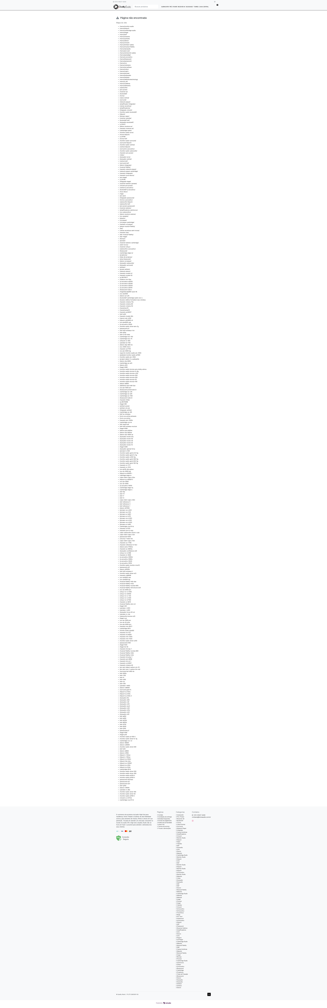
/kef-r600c (123, 673)
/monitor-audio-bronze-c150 (129, 373)
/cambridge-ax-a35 (126, 394)
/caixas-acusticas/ (125, 106)
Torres (196, 6)
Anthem (179, 984)
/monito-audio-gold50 (127, 630)
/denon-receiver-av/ (126, 126)
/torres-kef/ (123, 138)
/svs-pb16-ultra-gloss (127, 469)
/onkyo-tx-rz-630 (125, 598)
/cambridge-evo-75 (126, 338)
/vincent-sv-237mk (126, 798)
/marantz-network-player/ (128, 169)
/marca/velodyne (125, 65)
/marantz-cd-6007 (126, 663)
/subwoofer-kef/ (125, 204)
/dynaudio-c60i (125, 700)
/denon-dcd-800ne (126, 432)
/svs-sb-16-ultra (125, 622)
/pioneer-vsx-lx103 (126, 520)
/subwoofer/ (123, 87)
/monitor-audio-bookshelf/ (128, 112)
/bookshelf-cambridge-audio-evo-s (131, 298)
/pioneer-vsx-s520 (126, 510)
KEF (178, 845)
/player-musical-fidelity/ (127, 226)
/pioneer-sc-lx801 (125, 514)
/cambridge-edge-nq (126, 487)
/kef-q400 (123, 718)
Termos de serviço (163, 826)
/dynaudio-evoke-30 (126, 441)
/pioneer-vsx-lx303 (126, 518)
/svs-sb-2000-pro (125, 590)
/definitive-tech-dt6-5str (127, 385)
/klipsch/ (122, 114)
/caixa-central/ (124, 98)
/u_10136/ (123, 179)
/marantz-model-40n (126, 316)
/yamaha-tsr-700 (125, 343)
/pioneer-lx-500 (125, 451)
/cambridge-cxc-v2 (126, 741)
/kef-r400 (123, 679)
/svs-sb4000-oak (125, 577)
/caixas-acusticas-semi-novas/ (129, 230)
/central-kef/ (124, 161)
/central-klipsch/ (125, 147)
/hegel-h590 (124, 428)
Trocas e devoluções (164, 828)
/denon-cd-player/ (125, 261)
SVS (178, 849)
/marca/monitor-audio (127, 26)
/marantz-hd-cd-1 (125, 661)
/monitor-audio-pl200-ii (127, 775)
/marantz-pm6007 (125, 312)
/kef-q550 (123, 726)
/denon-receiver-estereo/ (128, 214)
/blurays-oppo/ (124, 116)
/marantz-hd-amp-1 (126, 657)
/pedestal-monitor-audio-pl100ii (130, 355)
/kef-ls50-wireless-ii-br (127, 330)
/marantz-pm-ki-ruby (126, 530)
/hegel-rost (123, 618)
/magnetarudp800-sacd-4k (128, 292)
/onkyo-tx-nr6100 (125, 594)
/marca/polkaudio (125, 75)
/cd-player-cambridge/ (127, 222)
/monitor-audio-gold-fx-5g (128, 455)
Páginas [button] (160, 812)
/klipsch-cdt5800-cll (126, 320)
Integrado (180, 830)
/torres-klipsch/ (125, 134)
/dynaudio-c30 (124, 702)
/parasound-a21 (125, 781)
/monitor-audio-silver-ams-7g (129, 326)
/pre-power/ (123, 89)
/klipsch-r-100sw (125, 757)
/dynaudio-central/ (126, 159)
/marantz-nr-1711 (125, 465)
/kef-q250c (123, 720)
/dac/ (121, 228)
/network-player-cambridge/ (129, 171)
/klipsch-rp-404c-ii (126, 696)
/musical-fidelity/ (125, 167)
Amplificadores (181, 834)
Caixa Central (204, 6)
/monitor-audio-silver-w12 (128, 573)
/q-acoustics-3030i (126, 324)
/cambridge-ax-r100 (126, 396)
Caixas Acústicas (182, 832)
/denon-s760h (124, 753)
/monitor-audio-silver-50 (127, 794)
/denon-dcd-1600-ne (126, 434)
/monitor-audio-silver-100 (128, 792)
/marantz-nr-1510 (125, 467)
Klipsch (179, 840)
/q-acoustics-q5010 (126, 287)
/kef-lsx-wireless (125, 414)
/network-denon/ (125, 271)
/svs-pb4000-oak (125, 322)
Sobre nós (161, 824)
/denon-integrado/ (125, 165)
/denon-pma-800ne (126, 430)
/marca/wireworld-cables (128, 53)
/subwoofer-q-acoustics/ (128, 249)
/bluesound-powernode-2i (128, 390)
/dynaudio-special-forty (127, 449)
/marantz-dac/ (124, 232)
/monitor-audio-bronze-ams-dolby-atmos (133, 369)
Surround (180, 826)
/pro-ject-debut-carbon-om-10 (129, 667)
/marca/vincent (124, 43)
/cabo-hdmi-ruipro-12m (127, 534)
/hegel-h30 (123, 606)
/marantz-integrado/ (126, 173)
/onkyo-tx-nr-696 (125, 553)
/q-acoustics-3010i (126, 563)
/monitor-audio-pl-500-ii (127, 736)
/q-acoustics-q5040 (126, 283)
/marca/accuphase (126, 67)
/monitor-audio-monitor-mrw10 (130, 565)
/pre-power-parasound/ (127, 206)
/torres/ (122, 96)
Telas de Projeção (182, 974)
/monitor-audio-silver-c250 (128, 641)
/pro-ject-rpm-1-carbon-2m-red (130, 669)
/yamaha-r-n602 (125, 685)
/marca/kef (123, 34)
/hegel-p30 (123, 734)
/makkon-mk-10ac (125, 279)
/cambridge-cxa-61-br (127, 800)
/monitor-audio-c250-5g (127, 457)
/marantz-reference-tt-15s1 (128, 545)
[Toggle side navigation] (110, 6)
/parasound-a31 (125, 567)
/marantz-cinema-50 (126, 306)
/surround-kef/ (124, 163)
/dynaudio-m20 (125, 712)
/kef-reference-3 (125, 504)
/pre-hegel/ (123, 177)
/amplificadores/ (125, 108)
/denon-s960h (124, 751)
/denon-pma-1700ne (126, 547)
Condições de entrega (165, 817)
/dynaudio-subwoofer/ (127, 263)
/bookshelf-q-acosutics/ (127, 189)
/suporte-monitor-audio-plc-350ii (130, 353)
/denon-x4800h (125, 687)
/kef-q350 (123, 785)
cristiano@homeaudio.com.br (201, 817)
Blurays (179, 957)
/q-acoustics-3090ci (126, 557)
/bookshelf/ (123, 94)
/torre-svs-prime (125, 418)
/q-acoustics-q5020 (126, 285)
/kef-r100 (123, 683)
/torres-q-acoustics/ (126, 200)
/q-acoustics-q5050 (126, 281)
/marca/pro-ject (125, 51)
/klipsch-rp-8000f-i (126, 473)
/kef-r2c (122, 681)
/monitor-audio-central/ (127, 145)
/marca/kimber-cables (127, 45)
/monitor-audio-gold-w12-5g (129, 453)
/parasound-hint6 (125, 536)
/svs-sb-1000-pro (125, 620)
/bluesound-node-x (126, 290)
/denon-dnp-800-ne (126, 345)
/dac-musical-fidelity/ (126, 234)
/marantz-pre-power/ (126, 153)
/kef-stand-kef (124, 424)
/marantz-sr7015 (125, 528)
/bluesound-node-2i (126, 398)
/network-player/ (125, 102)
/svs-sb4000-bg (125, 579)
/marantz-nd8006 (125, 575)
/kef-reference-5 (125, 502)
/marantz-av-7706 (125, 543)
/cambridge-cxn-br (126, 422)
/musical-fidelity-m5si (127, 583)
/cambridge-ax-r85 (126, 412)
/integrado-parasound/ (127, 198)
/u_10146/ (123, 136)
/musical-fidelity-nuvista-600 (129, 585)
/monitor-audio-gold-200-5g (129, 461)
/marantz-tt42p (125, 400)
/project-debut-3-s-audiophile (129, 359)
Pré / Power (173, 6)
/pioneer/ (122, 241)
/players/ (122, 218)
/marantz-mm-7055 (126, 636)
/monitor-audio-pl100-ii (127, 796)
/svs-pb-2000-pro (125, 624)
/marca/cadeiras (125, 83)
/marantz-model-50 (126, 275)
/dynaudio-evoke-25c (127, 436)
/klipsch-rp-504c (125, 767)
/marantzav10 (124, 308)
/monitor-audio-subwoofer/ (128, 151)
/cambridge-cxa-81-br (127, 526)
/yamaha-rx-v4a (125, 614)
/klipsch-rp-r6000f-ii (126, 479)
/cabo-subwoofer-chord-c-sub (129, 532)
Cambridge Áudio (182, 855)
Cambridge (180, 970)
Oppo (178, 842)
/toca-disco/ (124, 192)
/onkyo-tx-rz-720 (125, 596)
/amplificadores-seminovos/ (129, 210)
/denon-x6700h (125, 508)
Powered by (159, 1003)
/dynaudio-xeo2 (125, 706)
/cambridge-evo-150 (126, 336)
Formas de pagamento (165, 820)
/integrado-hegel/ (125, 181)
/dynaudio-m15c (125, 710)
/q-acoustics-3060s (126, 559)
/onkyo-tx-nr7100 (125, 600)
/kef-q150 (123, 728)
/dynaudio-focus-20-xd (127, 612)
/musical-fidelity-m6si (127, 653)
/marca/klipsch (124, 28)
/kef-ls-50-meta (125, 334)
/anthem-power (125, 406)
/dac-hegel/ (123, 236)
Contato (160, 815)
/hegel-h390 (124, 447)
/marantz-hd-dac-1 (126, 649)
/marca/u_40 (124, 81)
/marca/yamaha (125, 38)
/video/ (122, 155)
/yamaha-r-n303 (125, 608)
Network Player (181, 828)
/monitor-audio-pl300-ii (127, 777)
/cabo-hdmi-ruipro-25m (127, 477)
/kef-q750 (123, 724)
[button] (212, 6)
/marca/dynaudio (125, 49)
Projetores (180, 972)
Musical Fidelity (181, 890)
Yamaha (179, 843)
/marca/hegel (124, 32)
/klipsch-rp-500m (125, 759)
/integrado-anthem (126, 410)
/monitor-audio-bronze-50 (128, 379)
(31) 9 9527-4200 (120, 2)
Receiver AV (181, 6)
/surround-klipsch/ (125, 143)
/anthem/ (122, 267)
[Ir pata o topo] (209, 994)
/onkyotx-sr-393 (125, 341)
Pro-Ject (179, 916)
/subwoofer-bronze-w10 (127, 616)
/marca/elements (125, 85)
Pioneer (179, 901)
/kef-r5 (122, 677)
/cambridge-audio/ (126, 130)
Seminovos (180, 962)
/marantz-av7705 (125, 349)
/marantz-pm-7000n (126, 420)
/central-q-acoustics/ (126, 187)
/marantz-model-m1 (126, 273)
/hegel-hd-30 (124, 647)
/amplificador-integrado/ (127, 104)
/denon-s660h (124, 383)
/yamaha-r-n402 (125, 610)
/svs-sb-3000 (124, 483)
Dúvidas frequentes (164, 819)
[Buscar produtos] (156, 7)
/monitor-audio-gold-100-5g (129, 463)
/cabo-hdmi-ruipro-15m (127, 541)
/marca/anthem (124, 77)
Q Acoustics (180, 872)
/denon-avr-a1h (124, 296)
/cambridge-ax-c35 (126, 392)
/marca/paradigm (125, 55)
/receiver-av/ (124, 92)
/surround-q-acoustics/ (127, 149)
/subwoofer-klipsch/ (126, 202)
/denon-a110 (123, 365)
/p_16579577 (124, 277)
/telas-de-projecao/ (126, 257)
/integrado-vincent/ (126, 110)
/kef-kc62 (123, 314)
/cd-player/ (123, 220)
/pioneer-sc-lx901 (125, 524)
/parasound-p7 (124, 730)
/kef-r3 (122, 498)
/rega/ (122, 194)
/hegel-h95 (123, 404)
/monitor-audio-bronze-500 (129, 375)
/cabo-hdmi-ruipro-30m (127, 500)
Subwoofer (165, 6)
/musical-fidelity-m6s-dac (128, 581)
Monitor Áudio (181, 838)
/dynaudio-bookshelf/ (127, 122)
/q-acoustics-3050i (126, 485)
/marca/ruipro (124, 71)
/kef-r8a (122, 492)
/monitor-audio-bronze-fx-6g (129, 371)
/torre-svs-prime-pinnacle (128, 416)
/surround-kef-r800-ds (127, 671)
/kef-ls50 (123, 749)
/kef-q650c (123, 722)
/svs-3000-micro (125, 347)
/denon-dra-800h (125, 361)
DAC (178, 947)
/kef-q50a (123, 332)
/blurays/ (122, 238)
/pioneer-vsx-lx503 (126, 522)
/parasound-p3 (124, 328)
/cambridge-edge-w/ (126, 253)
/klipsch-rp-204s (125, 694)
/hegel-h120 (123, 645)
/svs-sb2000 (124, 294)
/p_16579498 (124, 402)
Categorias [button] (180, 812)
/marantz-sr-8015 (125, 602)
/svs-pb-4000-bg (125, 351)
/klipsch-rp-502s (125, 692)
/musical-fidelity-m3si (127, 655)
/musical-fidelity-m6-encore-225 (130, 587)
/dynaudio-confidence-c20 (128, 551)
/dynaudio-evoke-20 (126, 443)
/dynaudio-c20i (125, 704)
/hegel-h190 (123, 732)
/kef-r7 (122, 496)
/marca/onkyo (124, 69)
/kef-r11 (122, 494)
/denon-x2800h (125, 745)
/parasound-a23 (125, 783)
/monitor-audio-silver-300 (128, 773)
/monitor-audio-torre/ (127, 132)
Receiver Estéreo (182, 928)
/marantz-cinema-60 (126, 304)
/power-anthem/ (125, 269)
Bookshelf (189, 6)
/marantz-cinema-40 (126, 665)
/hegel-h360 (124, 367)
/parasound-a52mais (126, 779)
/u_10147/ (123, 124)
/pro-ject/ (123, 196)
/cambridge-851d (125, 769)
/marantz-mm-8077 (126, 626)
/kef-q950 (123, 716)
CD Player (180, 939)
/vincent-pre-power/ (126, 185)
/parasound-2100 (125, 643)
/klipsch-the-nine (125, 761)
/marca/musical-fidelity (127, 47)
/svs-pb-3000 (124, 481)
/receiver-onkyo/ (125, 247)
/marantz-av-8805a (126, 549)
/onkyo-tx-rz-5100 (126, 592)
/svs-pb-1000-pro (125, 387)
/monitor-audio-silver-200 (128, 747)
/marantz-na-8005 (126, 634)
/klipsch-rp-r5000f (126, 763)
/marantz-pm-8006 (126, 659)
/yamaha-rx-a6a (125, 790)
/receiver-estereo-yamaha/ (128, 183)
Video (179, 878)
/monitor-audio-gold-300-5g (129, 459)
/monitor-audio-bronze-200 (128, 377)
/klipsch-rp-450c (125, 765)
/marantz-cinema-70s (127, 302)
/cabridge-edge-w (125, 475)
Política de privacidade (165, 822)
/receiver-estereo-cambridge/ (129, 243)
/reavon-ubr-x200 (125, 318)
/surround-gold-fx (125, 690)
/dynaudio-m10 (124, 714)
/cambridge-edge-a (126, 490)
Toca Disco (180, 913)
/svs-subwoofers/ (125, 212)
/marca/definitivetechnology (129, 79)
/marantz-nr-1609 (125, 555)
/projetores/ (123, 255)
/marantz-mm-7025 (126, 639)
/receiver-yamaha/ (125, 118)
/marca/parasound (125, 61)
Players (179, 938)
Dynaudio (180, 847)
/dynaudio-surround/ (126, 265)
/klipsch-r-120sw (125, 755)
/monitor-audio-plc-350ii (128, 357)
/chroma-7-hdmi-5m (126, 539)
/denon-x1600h (124, 788)
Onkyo (179, 964)
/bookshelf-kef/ (125, 120)
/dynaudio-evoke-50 (126, 438)
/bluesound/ (123, 251)
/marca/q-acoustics (126, 57)
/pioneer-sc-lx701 (125, 516)
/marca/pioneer (125, 73)
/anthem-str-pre (125, 408)
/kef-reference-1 (125, 506)
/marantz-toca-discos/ (127, 175)
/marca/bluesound (125, 59)
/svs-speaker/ (124, 216)
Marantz (179, 853)
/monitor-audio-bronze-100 (128, 381)
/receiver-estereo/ (125, 208)
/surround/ (123, 100)
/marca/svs (123, 63)
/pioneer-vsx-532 (125, 512)
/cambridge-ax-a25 (126, 363)
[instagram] (192, 821)
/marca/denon (124, 41)
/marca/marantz (125, 36)
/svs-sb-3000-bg (125, 471)
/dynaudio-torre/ (125, 157)
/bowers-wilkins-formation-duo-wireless (133, 300)
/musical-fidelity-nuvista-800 (129, 651)
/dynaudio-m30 (125, 708)
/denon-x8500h (125, 569)
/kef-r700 (123, 675)
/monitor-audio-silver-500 (128, 771)
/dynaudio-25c (124, 698)
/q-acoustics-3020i (126, 561)
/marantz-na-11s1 (125, 632)
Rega (178, 914)
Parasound (180, 918)
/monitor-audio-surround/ (128, 141)
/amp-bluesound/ (125, 259)
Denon (179, 851)
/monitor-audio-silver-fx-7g (128, 739)
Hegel (179, 899)
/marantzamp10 (125, 310)
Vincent (179, 836)
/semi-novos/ (124, 245)
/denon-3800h (124, 743)
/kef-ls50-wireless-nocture (128, 426)
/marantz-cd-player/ (126, 224)
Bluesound (180, 968)
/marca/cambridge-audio (128, 30)
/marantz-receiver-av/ (127, 128)
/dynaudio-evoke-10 (126, 445)
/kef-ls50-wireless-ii (126, 571)
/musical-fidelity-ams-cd (127, 604)
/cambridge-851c (125, 628)
